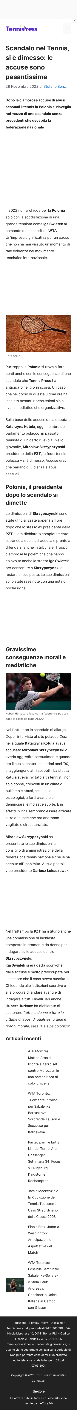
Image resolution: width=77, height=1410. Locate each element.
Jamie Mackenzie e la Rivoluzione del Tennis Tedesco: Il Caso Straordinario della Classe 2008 (43, 1204)
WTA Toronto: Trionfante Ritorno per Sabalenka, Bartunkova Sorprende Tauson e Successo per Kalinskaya (44, 1112)
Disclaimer (58, 1323)
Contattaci (38, 1380)
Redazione (20, 1323)
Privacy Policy (38, 1323)
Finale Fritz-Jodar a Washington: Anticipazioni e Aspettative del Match (43, 1239)
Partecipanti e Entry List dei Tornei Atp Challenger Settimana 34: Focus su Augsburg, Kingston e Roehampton (44, 1161)
